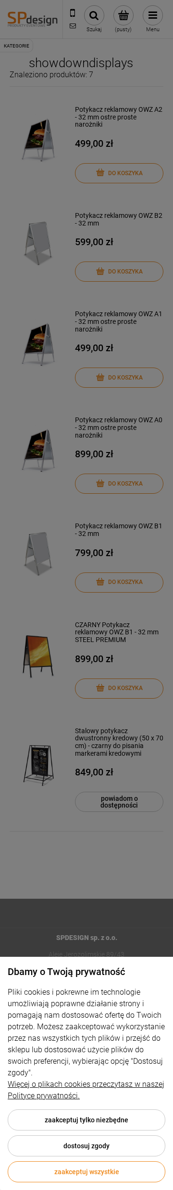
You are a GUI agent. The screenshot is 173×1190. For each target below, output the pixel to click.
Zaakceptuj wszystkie (86, 1172)
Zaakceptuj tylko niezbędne (86, 1120)
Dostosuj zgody (86, 1146)
